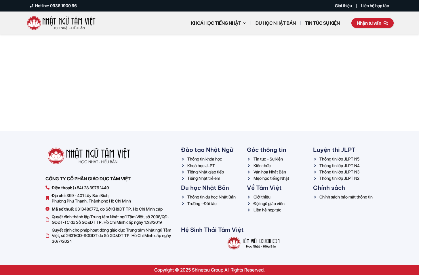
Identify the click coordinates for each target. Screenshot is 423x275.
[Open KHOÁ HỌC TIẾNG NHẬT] (244, 23)
